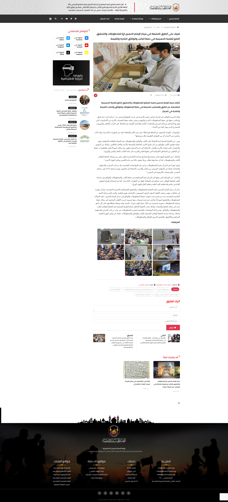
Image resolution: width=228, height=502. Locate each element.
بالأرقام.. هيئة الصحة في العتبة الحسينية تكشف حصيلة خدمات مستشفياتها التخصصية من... (67, 113)
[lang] (50, 19)
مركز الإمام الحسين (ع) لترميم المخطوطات (138, 289)
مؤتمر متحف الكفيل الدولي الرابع (166, 294)
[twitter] (71, 18)
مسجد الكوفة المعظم (62, 484)
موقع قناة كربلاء (96, 477)
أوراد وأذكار (131, 477)
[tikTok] (99, 493)
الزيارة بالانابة (119, 18)
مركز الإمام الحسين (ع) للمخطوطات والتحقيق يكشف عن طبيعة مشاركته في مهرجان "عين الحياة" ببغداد (167, 384)
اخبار (157, 27)
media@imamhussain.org (166, 474)
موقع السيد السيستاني (97, 467)
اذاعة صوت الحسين (131, 481)
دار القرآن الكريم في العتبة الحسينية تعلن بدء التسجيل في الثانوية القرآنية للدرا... (65, 141)
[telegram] (111, 493)
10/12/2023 (174, 95)
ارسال (171, 327)
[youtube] (67, 18)
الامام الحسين (174, 18)
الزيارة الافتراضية (131, 474)
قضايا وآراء (73, 97)
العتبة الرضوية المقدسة (61, 474)
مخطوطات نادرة (163, 289)
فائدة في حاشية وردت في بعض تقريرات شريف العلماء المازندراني (137, 382)
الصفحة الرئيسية (169, 27)
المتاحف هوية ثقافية (143, 294)
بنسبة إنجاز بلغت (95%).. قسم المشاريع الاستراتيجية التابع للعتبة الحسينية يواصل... (66, 127)
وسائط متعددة (137, 18)
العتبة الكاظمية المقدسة (62, 471)
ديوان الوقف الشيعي (96, 471)
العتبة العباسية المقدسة (62, 481)
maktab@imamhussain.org (166, 471)
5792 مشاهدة (159, 95)
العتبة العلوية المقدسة (62, 467)
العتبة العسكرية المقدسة (62, 477)
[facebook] (76, 18)
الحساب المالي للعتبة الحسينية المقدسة (166, 481)
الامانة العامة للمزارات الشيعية (96, 474)
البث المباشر (104, 18)
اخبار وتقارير (148, 27)
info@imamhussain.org (166, 467)
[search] (55, 19)
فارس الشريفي (143, 284)
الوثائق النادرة (115, 289)
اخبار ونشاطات (156, 18)
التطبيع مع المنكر (71, 100)
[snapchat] (105, 493)
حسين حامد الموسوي (163, 284)
